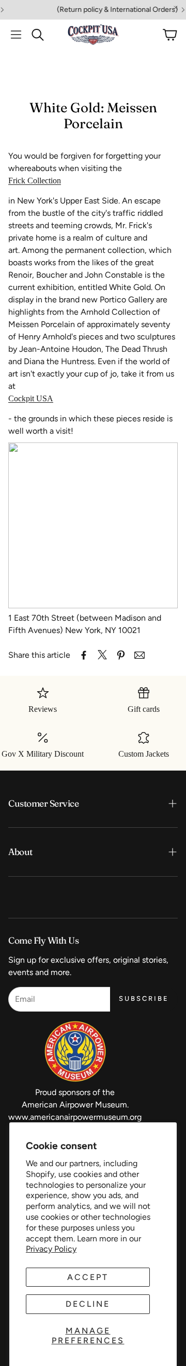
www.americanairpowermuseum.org (75, 1117)
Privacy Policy (51, 1249)
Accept (88, 1277)
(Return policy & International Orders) (109, 9)
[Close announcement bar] (175, 7)
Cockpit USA (30, 398)
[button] (16, 34)
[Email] (139, 655)
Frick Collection (34, 180)
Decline (88, 1304)
